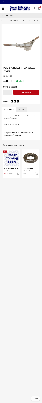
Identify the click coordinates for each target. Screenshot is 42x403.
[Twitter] (15, 101)
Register (16, 2)
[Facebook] (12, 101)
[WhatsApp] (18, 101)
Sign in (11, 2)
